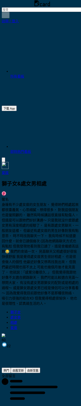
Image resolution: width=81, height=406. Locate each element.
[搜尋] (6, 15)
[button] (10, 21)
